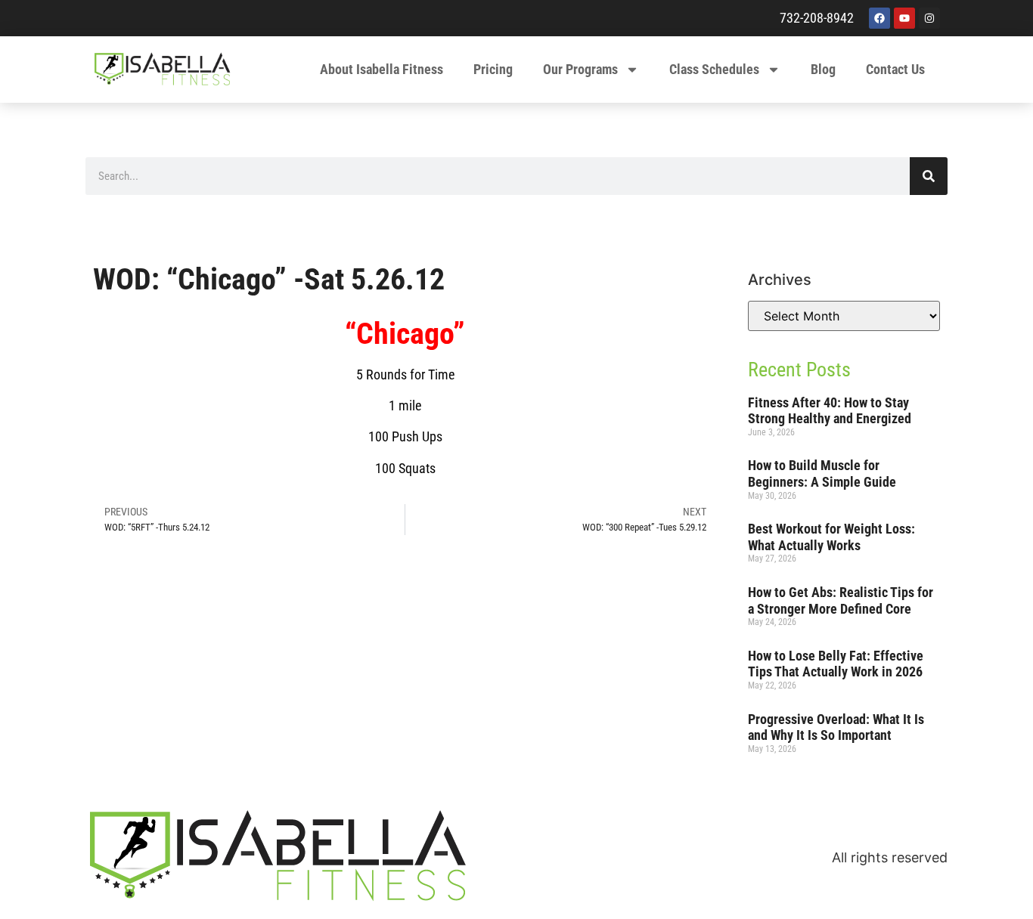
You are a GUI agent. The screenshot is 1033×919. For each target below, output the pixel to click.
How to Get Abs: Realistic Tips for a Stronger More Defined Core (840, 600)
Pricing (493, 69)
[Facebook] (879, 18)
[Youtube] (904, 18)
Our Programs (580, 69)
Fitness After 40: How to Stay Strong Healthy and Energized (829, 411)
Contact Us (895, 69)
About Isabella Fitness (381, 69)
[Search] (929, 176)
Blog (823, 69)
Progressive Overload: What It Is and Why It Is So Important (836, 727)
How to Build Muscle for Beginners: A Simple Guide (822, 473)
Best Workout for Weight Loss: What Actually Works (831, 537)
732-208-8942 (817, 18)
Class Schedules (714, 69)
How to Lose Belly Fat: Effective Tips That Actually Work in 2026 (835, 664)
